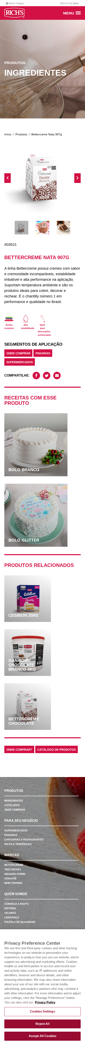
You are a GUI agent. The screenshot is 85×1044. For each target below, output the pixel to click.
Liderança (11, 917)
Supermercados (19, 362)
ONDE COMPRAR (18, 353)
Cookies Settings (42, 1011)
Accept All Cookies (43, 1036)
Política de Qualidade (19, 922)
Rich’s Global (69, 3)
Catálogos (12, 805)
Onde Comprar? (19, 749)
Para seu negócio (21, 820)
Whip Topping (13, 883)
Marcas (11, 855)
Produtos (21, 134)
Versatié (10, 878)
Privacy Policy (45, 1002)
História (10, 908)
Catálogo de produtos (56, 749)
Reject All (42, 1023)
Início (7, 134)
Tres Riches (12, 869)
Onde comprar (14, 809)
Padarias (42, 353)
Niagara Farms (14, 874)
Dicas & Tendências (18, 844)
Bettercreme (13, 865)
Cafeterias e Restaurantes (24, 839)
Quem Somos (15, 894)
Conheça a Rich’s (16, 903)
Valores (10, 913)
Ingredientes (13, 800)
